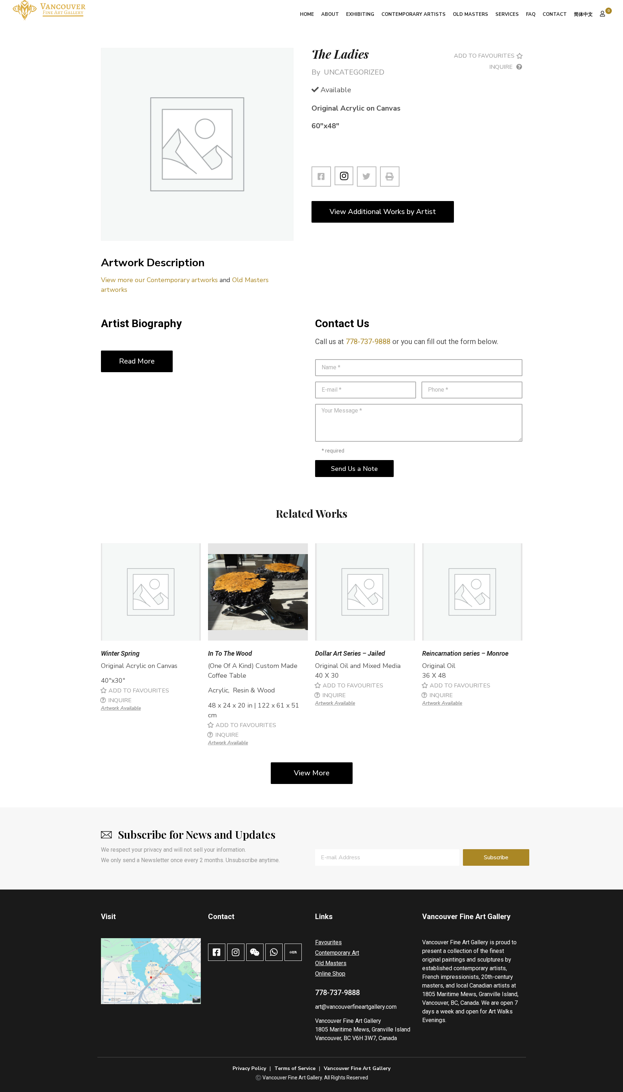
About (330, 14)
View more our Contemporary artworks (159, 280)
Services (507, 14)
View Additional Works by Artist (383, 212)
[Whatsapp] (274, 952)
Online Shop (330, 973)
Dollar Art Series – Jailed (350, 653)
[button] (487, 56)
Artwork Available (121, 708)
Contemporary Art (337, 952)
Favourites (328, 942)
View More (312, 773)
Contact (555, 14)
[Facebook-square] (216, 952)
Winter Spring (120, 653)
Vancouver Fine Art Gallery (348, 1020)
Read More (137, 361)
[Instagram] (344, 175)
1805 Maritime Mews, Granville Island (362, 1029)
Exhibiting (360, 14)
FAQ (530, 14)
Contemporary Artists (413, 14)
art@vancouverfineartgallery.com (356, 1006)
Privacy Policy (249, 1068)
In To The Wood (230, 653)
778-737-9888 (368, 341)
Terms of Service (294, 1068)
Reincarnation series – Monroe (465, 653)
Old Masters (470, 14)
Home (307, 14)
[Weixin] (255, 952)
